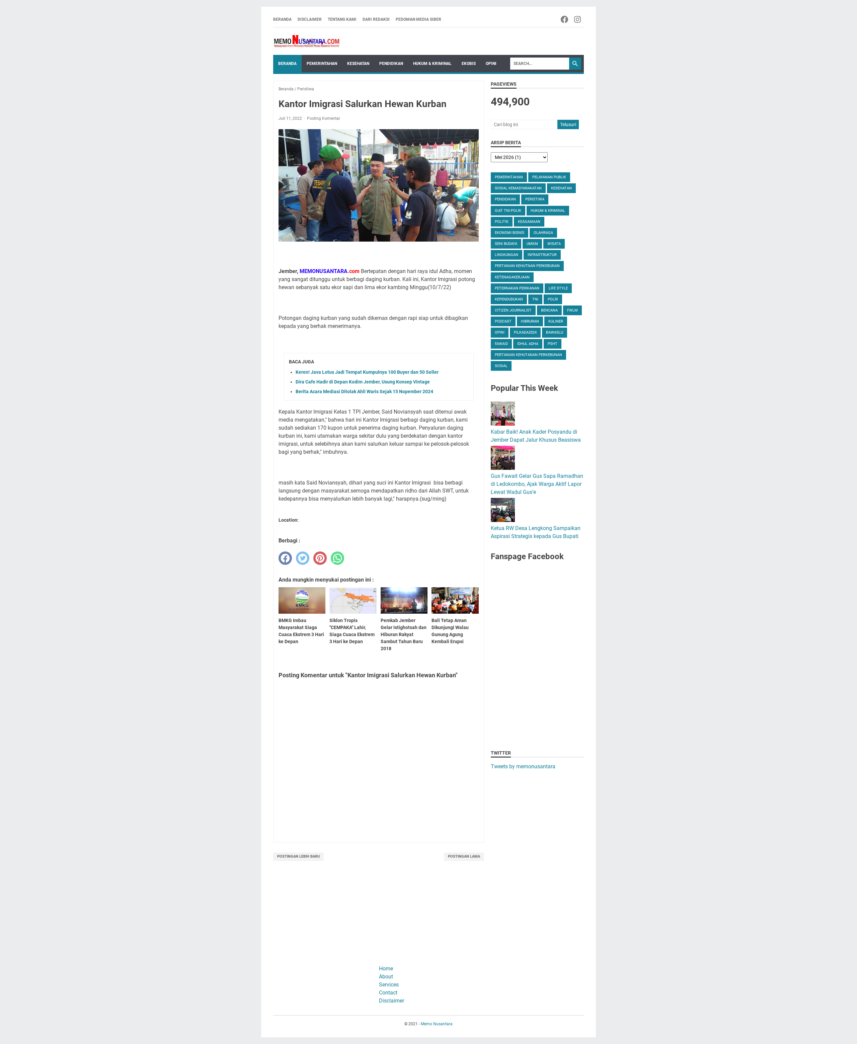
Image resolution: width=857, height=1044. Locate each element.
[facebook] (285, 558)
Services (389, 984)
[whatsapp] (337, 558)
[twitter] (302, 558)
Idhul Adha (527, 344)
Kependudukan (509, 299)
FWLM (572, 310)
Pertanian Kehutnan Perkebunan (527, 266)
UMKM (532, 244)
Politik (502, 222)
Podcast (503, 321)
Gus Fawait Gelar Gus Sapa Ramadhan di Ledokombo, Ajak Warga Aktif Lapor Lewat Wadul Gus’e (537, 484)
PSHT (552, 344)
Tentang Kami (342, 19)
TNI (535, 299)
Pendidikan (391, 63)
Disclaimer (310, 19)
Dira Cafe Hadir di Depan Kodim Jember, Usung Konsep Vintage (363, 381)
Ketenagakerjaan (512, 277)
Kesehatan (358, 63)
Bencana (549, 310)
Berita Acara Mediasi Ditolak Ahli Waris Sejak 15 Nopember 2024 (364, 391)
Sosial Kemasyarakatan (518, 188)
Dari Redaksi (376, 19)
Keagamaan (529, 222)
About (386, 976)
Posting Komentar (323, 118)
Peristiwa (534, 199)
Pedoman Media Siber (418, 19)
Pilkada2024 (525, 332)
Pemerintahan (322, 63)
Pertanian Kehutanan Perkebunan (528, 355)
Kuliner (555, 321)
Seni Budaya (506, 244)
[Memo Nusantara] (306, 41)
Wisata (554, 244)
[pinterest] (320, 558)
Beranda (282, 19)
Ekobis (469, 63)
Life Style (558, 288)
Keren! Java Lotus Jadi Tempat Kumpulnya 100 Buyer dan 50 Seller (367, 372)
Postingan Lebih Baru (298, 856)
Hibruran (530, 321)
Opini (491, 63)
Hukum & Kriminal (432, 63)
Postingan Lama (464, 856)
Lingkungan (506, 255)
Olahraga (543, 233)
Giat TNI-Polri (508, 210)
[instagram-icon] (578, 19)
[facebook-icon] (565, 19)
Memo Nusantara (437, 1024)
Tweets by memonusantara (523, 766)
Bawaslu (554, 332)
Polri (553, 299)
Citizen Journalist (513, 310)
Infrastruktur (542, 255)
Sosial (501, 366)
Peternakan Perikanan (517, 288)
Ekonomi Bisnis (509, 233)
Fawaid (501, 344)
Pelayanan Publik (549, 177)
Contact (388, 992)
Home (386, 968)
